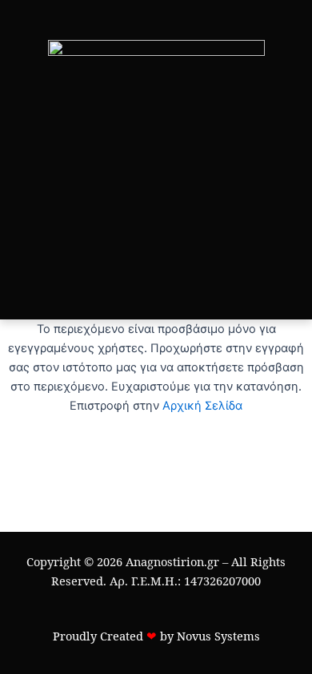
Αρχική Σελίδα (202, 405)
